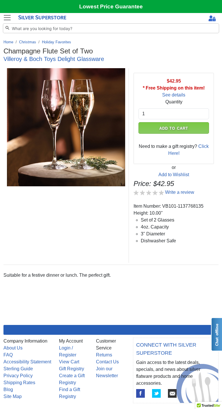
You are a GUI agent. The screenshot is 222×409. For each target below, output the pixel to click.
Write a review (179, 192)
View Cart (69, 361)
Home (8, 42)
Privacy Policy (18, 375)
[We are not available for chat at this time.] (216, 334)
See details (173, 94)
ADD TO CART (173, 128)
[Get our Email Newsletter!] (172, 393)
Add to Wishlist (173, 174)
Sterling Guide (18, 368)
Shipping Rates (19, 382)
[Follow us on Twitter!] (156, 393)
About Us (13, 347)
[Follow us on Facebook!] (140, 393)
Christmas (27, 42)
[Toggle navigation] (7, 17)
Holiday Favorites (56, 42)
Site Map (12, 396)
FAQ (8, 354)
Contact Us (107, 361)
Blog (8, 389)
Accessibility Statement (27, 361)
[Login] (212, 19)
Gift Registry (71, 368)
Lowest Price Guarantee (111, 6)
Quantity (173, 101)
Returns (104, 354)
